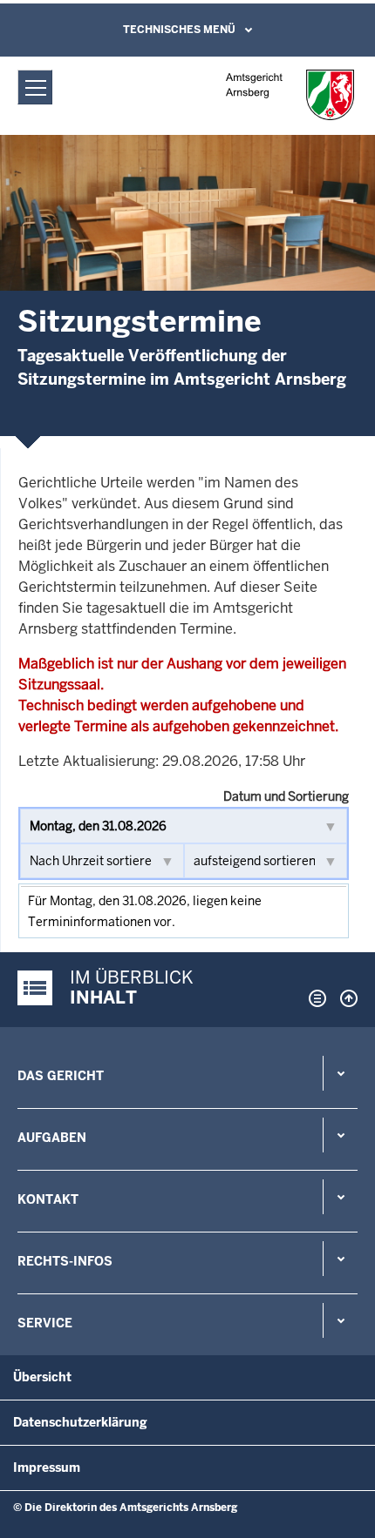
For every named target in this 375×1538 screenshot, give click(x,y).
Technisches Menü (179, 30)
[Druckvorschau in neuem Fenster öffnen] (314, 998)
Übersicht (42, 1377)
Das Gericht (60, 1076)
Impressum (46, 1467)
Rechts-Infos (64, 1261)
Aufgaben (51, 1137)
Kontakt (47, 1199)
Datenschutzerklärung (80, 1422)
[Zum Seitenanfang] (344, 998)
